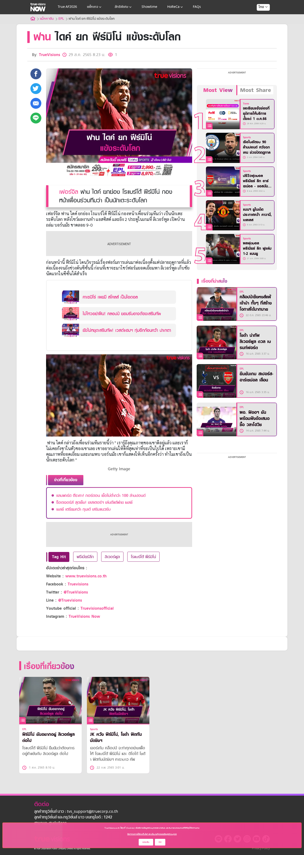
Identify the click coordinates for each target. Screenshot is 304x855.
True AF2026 (67, 7)
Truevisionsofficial (97, 608)
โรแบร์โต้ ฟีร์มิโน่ (143, 557)
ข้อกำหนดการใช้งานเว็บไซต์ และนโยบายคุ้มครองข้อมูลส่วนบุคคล (152, 834)
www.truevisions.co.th (86, 576)
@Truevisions (70, 600)
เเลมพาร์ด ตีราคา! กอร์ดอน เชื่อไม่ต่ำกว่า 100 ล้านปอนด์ (101, 495)
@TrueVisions (76, 592)
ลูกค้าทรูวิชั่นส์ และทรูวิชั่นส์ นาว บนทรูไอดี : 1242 (73, 817)
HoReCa (173, 7)
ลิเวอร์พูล (112, 557)
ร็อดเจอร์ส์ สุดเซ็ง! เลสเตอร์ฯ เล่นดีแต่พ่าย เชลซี (94, 502)
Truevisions (78, 584)
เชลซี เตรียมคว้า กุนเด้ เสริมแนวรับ (83, 509)
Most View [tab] (218, 90)
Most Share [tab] (255, 90)
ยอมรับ (145, 842)
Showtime (149, 7)
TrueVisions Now (84, 616)
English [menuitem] (260, 24)
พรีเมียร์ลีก (85, 557)
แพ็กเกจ (92, 7)
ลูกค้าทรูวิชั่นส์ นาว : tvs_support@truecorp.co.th (76, 812)
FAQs (197, 7)
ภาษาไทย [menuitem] (258, 16)
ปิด (160, 842)
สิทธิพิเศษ (121, 7)
